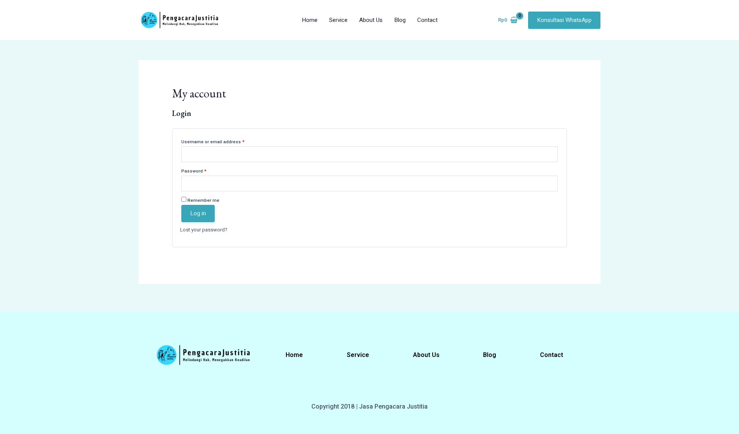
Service (338, 20)
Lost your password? (203, 229)
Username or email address (222, 141)
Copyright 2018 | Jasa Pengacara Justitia (369, 406)
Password (203, 170)
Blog (400, 20)
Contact (427, 20)
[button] (564, 20)
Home (310, 20)
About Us (371, 20)
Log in (198, 213)
